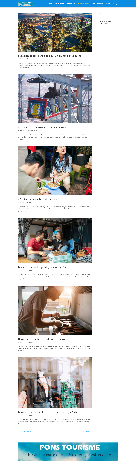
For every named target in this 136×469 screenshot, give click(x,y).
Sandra (22, 59)
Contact (107, 4)
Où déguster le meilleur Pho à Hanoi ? (39, 199)
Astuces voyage (59, 4)
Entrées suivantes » (86, 432)
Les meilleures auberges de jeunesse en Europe (44, 267)
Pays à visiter (71, 4)
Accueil (50, 4)
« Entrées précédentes (24, 432)
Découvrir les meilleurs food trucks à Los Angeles (45, 339)
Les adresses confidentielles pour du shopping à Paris (47, 412)
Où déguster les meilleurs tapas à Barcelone (42, 127)
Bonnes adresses (83, 4)
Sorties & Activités (97, 4)
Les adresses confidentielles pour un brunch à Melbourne (49, 55)
